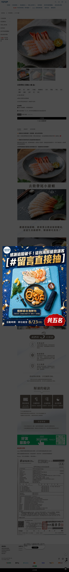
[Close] (67, 245)
